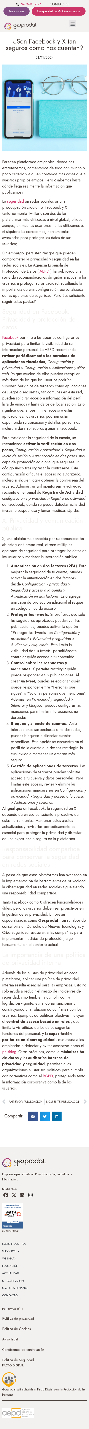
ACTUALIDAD (10, 1273)
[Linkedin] (22, 1194)
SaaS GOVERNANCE (15, 1288)
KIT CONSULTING (13, 1281)
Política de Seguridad (18, 1360)
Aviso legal (10, 1339)
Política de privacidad (18, 1318)
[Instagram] (30, 1194)
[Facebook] (5, 1194)
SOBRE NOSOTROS (14, 1244)
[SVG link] (18, 1413)
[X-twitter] (13, 1194)
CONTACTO (59, 4)
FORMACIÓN (10, 1266)
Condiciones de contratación (23, 1349)
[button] (72, 23)
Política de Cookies (16, 1328)
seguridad (15, 201)
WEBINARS (9, 1258)
